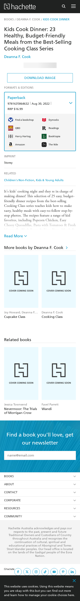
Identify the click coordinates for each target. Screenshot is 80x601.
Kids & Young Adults (49, 180)
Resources (12, 508)
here (71, 595)
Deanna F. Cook (17, 56)
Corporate (12, 500)
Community (13, 516)
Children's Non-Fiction (19, 180)
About (9, 484)
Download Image (40, 78)
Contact (10, 492)
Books (9, 476)
